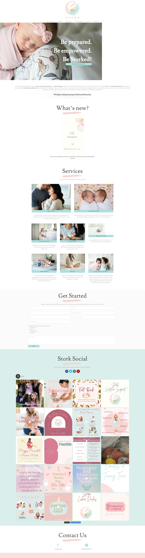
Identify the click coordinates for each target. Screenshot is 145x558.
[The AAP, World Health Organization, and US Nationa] (58, 393)
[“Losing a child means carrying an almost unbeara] (58, 422)
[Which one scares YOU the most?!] (58, 478)
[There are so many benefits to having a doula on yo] (87, 507)
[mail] (86, 545)
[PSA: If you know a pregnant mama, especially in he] (87, 422)
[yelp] (78, 371)
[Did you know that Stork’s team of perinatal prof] (30, 507)
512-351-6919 (58, 549)
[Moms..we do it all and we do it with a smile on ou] (115, 422)
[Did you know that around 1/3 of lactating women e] (58, 450)
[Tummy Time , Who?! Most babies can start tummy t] (115, 478)
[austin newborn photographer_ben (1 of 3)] (51, 184)
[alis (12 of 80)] (72, 224)
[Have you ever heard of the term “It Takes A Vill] (115, 507)
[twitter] (70, 371)
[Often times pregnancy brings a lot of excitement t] (87, 450)
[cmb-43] (93, 184)
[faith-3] (44, 254)
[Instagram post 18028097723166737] (30, 393)
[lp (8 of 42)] (72, 254)
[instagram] (74, 371)
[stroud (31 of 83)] (96, 224)
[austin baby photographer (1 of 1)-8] (100, 254)
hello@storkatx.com (86, 549)
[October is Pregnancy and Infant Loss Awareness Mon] (87, 478)
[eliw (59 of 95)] (44, 224)
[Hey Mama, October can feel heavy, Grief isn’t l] (30, 478)
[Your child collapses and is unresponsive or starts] (30, 422)
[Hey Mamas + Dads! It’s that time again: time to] (87, 393)
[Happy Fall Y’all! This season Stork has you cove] (58, 507)
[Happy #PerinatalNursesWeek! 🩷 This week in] (30, 450)
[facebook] (66, 371)
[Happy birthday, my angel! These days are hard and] (115, 450)
